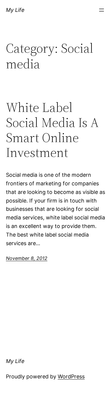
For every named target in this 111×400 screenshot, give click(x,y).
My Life (15, 10)
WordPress (71, 376)
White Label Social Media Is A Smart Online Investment (52, 130)
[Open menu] (101, 10)
